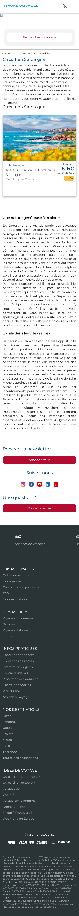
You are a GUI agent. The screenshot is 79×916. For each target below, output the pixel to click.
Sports (7, 636)
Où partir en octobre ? (19, 782)
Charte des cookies (17, 685)
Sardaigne (46, 53)
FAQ (6, 593)
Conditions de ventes (18, 655)
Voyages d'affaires (16, 630)
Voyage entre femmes (19, 800)
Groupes (9, 624)
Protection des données (20, 679)
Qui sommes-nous (16, 575)
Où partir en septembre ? (21, 776)
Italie (6, 746)
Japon (7, 728)
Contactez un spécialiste (21, 587)
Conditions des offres (18, 661)
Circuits (26, 53)
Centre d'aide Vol (15, 673)
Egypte (8, 734)
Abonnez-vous (39, 460)
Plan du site (11, 691)
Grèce (7, 716)
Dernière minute (15, 806)
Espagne (9, 722)
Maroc (7, 740)
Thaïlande (10, 752)
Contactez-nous (39, 508)
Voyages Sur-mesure (18, 618)
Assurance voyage (16, 697)
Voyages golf (12, 788)
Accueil (7, 53)
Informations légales (18, 667)
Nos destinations (15, 599)
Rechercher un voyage (39, 37)
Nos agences (12, 581)
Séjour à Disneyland (17, 812)
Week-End (11, 794)
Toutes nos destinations (20, 758)
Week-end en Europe (19, 818)
